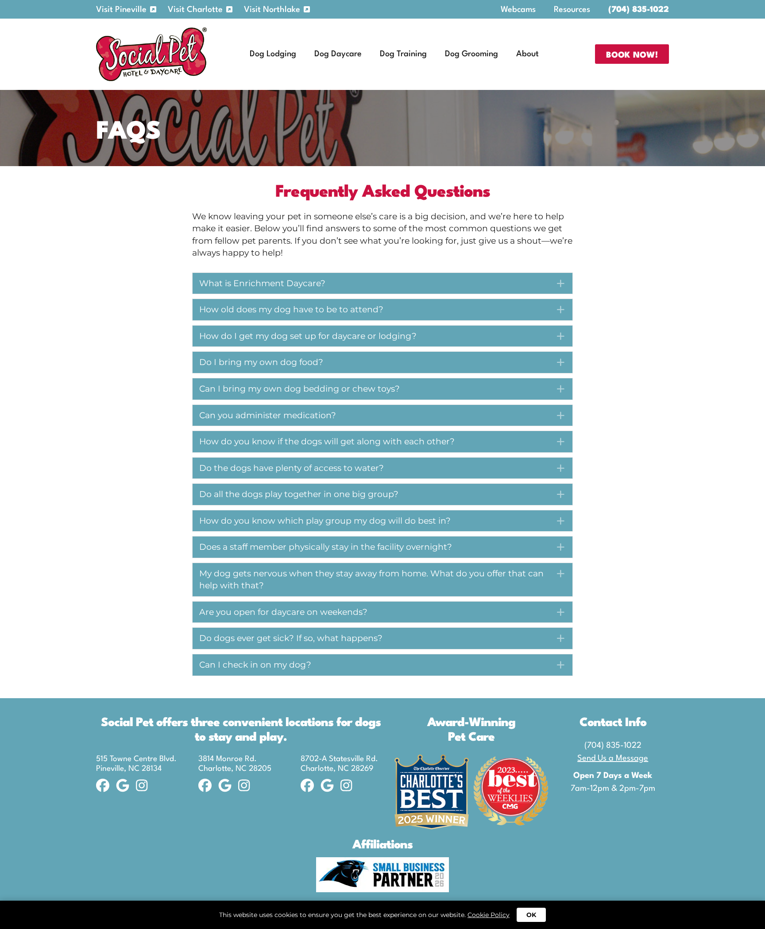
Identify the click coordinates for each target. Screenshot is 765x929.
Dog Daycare (338, 54)
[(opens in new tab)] (382, 874)
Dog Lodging (273, 54)
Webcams (518, 10)
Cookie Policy (489, 915)
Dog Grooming (471, 54)
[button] (382, 283)
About (527, 54)
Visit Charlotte (195, 10)
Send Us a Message (612, 758)
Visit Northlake (272, 10)
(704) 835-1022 (638, 10)
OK (531, 915)
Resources (572, 10)
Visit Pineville (121, 10)
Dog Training (403, 54)
